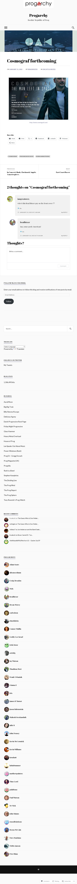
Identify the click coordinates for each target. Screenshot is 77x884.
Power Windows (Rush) (12, 451)
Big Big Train (8, 407)
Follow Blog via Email (15, 283)
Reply (65, 212)
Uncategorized (49, 69)
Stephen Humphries (11, 475)
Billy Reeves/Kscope (11, 412)
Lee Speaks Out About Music (14, 446)
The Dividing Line (10, 480)
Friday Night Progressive (13, 426)
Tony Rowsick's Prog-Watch (14, 500)
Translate (20, 349)
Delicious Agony (10, 417)
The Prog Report (10, 490)
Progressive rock (26, 156)
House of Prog (9, 441)
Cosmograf (12, 156)
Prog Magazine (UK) (11, 461)
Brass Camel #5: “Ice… (25, 535)
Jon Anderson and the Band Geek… (29, 529)
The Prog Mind (9, 485)
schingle (12, 524)
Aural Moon (8, 402)
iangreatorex (23, 199)
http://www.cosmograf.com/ (38, 122)
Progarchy (38, 15)
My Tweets (8, 365)
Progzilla (7, 466)
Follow (8, 301)
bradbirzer (32, 69)
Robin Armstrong (43, 156)
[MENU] (6, 27)
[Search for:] (38, 329)
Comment (63, 266)
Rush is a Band (9, 471)
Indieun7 (12, 529)
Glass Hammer (9, 431)
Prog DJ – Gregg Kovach (13, 456)
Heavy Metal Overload (12, 436)
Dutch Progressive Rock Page (15, 422)
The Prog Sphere (10, 495)
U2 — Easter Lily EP (33, 540)
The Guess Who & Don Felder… (28, 518)
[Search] (71, 27)
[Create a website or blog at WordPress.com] (38, 869)
